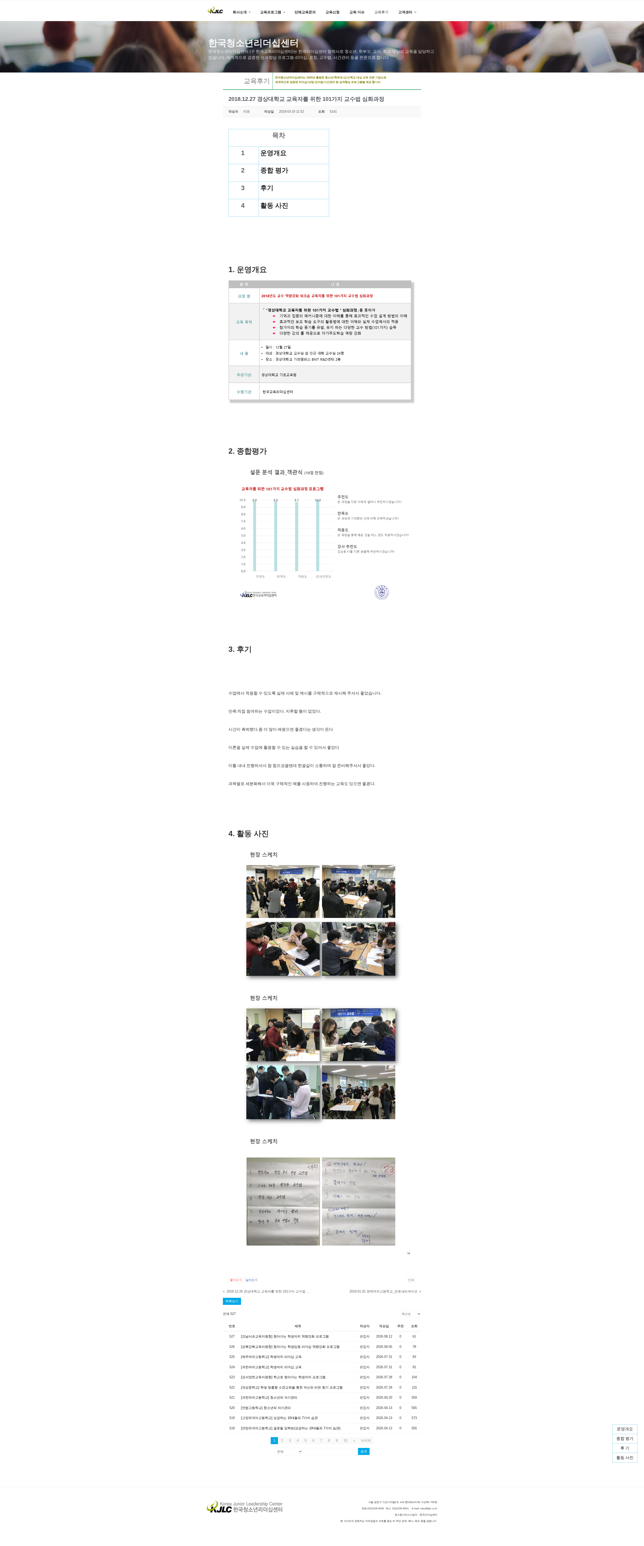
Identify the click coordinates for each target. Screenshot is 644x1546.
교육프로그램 (270, 12)
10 (345, 1440)
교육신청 (333, 12)
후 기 (624, 1448)
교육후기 (381, 12)
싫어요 (251, 1280)
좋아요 (236, 1280)
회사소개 (240, 12)
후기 (266, 188)
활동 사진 (624, 1457)
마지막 (366, 1440)
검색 (363, 1451)
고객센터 (405, 12)
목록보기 (231, 1301)
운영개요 (625, 1429)
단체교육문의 (305, 12)
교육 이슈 (357, 12)
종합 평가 (624, 1439)
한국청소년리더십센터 (253, 43)
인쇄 (411, 1280)
